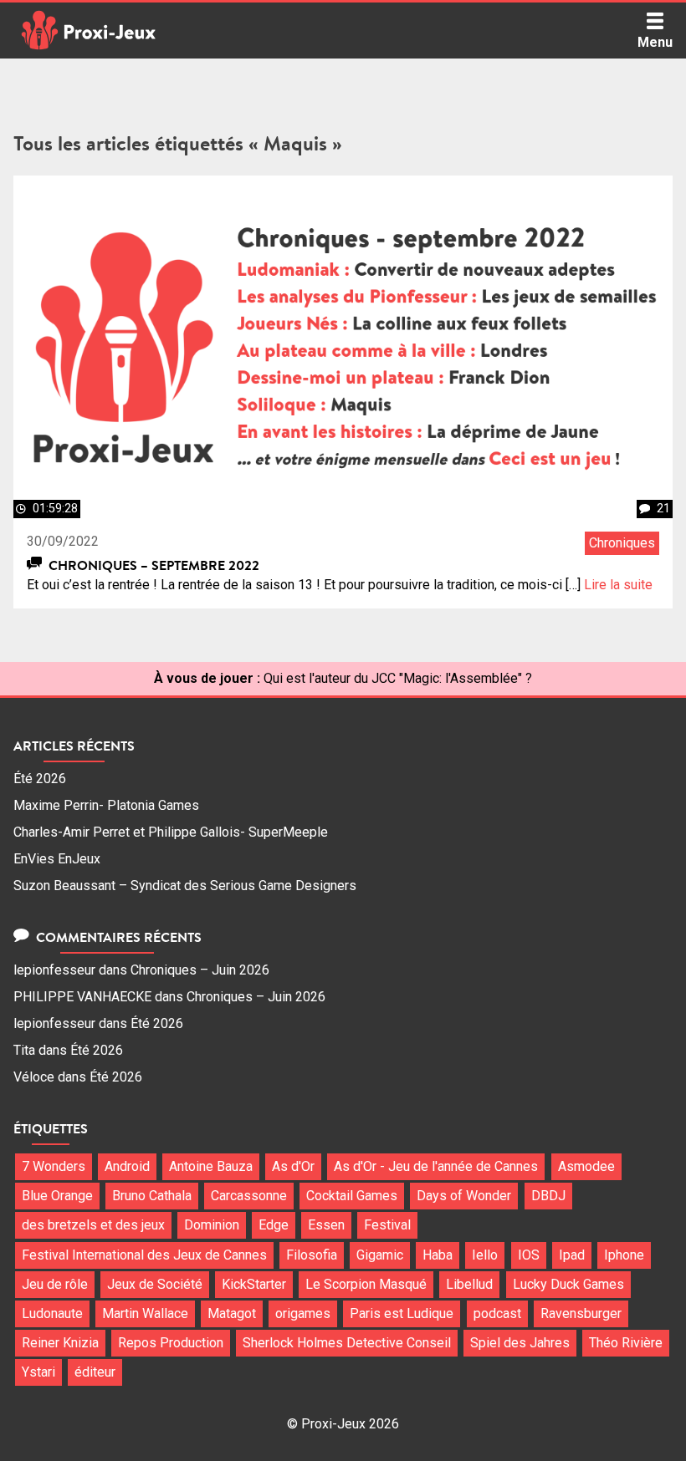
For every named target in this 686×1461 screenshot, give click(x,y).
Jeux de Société (154, 1284)
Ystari (38, 1372)
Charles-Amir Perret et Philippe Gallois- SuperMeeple (170, 832)
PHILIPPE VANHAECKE (82, 997)
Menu (655, 42)
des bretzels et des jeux (93, 1225)
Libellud (469, 1284)
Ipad (572, 1255)
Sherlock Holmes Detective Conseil (347, 1343)
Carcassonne (249, 1196)
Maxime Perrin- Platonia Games (106, 805)
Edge (274, 1225)
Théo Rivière (626, 1343)
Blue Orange (57, 1196)
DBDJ (548, 1196)
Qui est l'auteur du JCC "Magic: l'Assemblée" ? (398, 678)
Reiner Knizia (60, 1343)
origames (302, 1313)
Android (127, 1166)
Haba (437, 1255)
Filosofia (311, 1255)
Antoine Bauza (211, 1166)
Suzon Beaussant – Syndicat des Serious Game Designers (184, 885)
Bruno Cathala (152, 1196)
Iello (485, 1255)
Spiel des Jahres (520, 1343)
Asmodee (586, 1166)
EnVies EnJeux (56, 859)
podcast (497, 1313)
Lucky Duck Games (568, 1284)
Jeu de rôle (55, 1284)
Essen (326, 1225)
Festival (387, 1225)
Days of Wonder (464, 1196)
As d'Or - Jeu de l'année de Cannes (436, 1166)
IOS (529, 1255)
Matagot (231, 1313)
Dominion (211, 1225)
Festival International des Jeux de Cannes (144, 1255)
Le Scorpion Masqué (366, 1284)
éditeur (94, 1372)
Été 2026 (39, 778)
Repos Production (170, 1343)
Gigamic (379, 1255)
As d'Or (293, 1166)
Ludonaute (52, 1313)
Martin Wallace (145, 1313)
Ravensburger (581, 1313)
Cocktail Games (351, 1196)
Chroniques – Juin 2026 (200, 970)
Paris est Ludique (401, 1313)
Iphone (624, 1255)
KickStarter (254, 1284)
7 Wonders (53, 1166)
